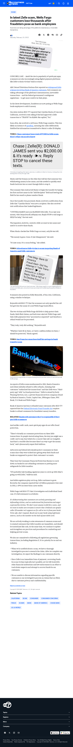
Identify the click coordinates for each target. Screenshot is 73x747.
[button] (4, 3)
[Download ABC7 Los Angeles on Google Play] (65, 732)
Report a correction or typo (17, 586)
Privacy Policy (6, 740)
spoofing (29, 125)
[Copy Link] (61, 34)
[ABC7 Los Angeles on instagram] (14, 733)
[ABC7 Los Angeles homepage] (15, 3)
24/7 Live (29, 3)
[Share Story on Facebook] (39, 34)
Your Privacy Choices (17, 740)
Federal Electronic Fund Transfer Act (38, 408)
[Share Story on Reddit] (48, 34)
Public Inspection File (19, 741)
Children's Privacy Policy (30, 740)
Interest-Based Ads (8, 741)
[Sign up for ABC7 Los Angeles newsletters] (19, 733)
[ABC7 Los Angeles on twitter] (9, 733)
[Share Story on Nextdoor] (52, 34)
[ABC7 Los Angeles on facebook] (5, 733)
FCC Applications (31, 741)
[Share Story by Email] (57, 34)
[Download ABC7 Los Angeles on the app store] (54, 732)
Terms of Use (56, 740)
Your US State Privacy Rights (44, 740)
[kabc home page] (7, 705)
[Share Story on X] (43, 34)
